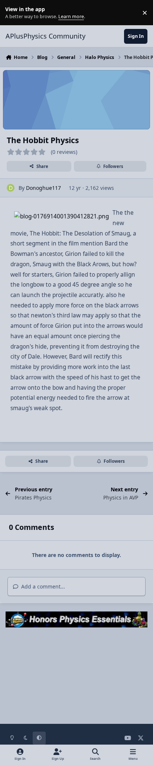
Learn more (14, 12)
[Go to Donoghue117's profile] (10, 188)
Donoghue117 (43, 187)
